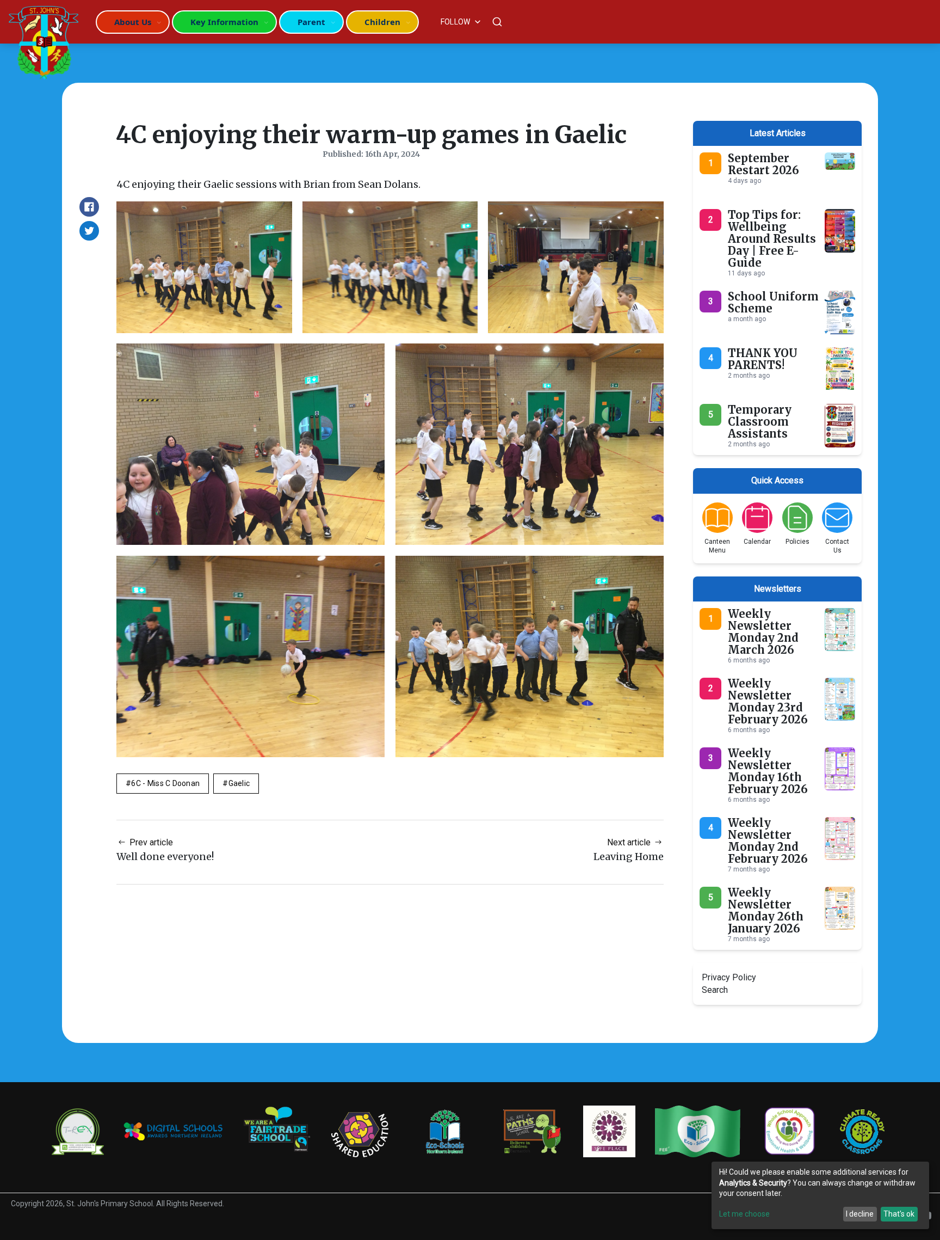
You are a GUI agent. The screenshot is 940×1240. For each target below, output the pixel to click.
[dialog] (820, 1195)
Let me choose (744, 1214)
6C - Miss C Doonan (165, 783)
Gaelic (239, 783)
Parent (311, 21)
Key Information (224, 21)
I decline (860, 1214)
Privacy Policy (729, 977)
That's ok (898, 1214)
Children (382, 21)
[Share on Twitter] (89, 231)
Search (715, 990)
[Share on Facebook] (89, 207)
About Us (132, 21)
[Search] (497, 21)
